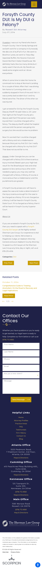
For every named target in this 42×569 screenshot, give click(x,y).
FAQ (21, 427)
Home (21, 417)
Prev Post (8, 263)
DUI (14, 257)
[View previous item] (3, 301)
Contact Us (21, 436)
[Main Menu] (34, 4)
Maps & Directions (21, 458)
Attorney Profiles (21, 420)
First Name (9, 344)
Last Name (8, 352)
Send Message (18, 399)
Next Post (34, 263)
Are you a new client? (13, 374)
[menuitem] (21, 417)
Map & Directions (21, 513)
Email (6, 366)
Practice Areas (21, 424)
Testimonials (21, 430)
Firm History (21, 433)
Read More (8, 296)
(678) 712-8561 (8, 340)
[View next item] (12, 301)
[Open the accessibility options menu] (37, 564)
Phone (7, 359)
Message (8, 381)
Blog (21, 439)
